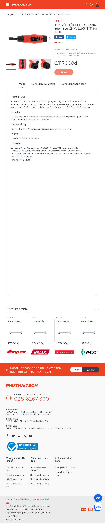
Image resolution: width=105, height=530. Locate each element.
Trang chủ (10, 14)
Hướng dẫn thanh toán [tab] (73, 84)
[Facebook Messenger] (98, 498)
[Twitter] (13, 436)
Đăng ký (91, 370)
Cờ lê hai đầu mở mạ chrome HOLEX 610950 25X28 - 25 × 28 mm (64, 321)
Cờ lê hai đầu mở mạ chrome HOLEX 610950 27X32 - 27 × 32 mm (40, 321)
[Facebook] (7, 436)
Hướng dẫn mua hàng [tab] (42, 84)
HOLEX (58, 21)
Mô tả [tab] (22, 84)
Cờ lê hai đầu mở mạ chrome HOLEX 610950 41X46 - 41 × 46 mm (16, 321)
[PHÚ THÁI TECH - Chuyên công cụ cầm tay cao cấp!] (21, 4)
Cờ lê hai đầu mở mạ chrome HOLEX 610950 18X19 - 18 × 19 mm (89, 321)
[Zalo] (98, 507)
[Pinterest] (24, 436)
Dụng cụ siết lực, (76, 53)
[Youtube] (30, 436)
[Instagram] (19, 436)
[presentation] (95, 309)
